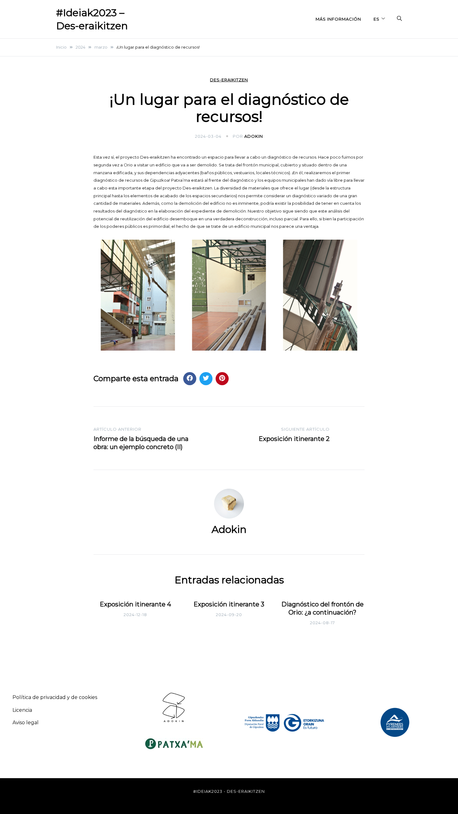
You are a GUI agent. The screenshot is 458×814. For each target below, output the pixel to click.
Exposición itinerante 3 (228, 604)
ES (376, 19)
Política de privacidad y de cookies (54, 697)
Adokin (253, 136)
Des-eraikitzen (229, 80)
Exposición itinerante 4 (135, 604)
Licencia (22, 710)
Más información (338, 19)
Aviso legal (25, 722)
